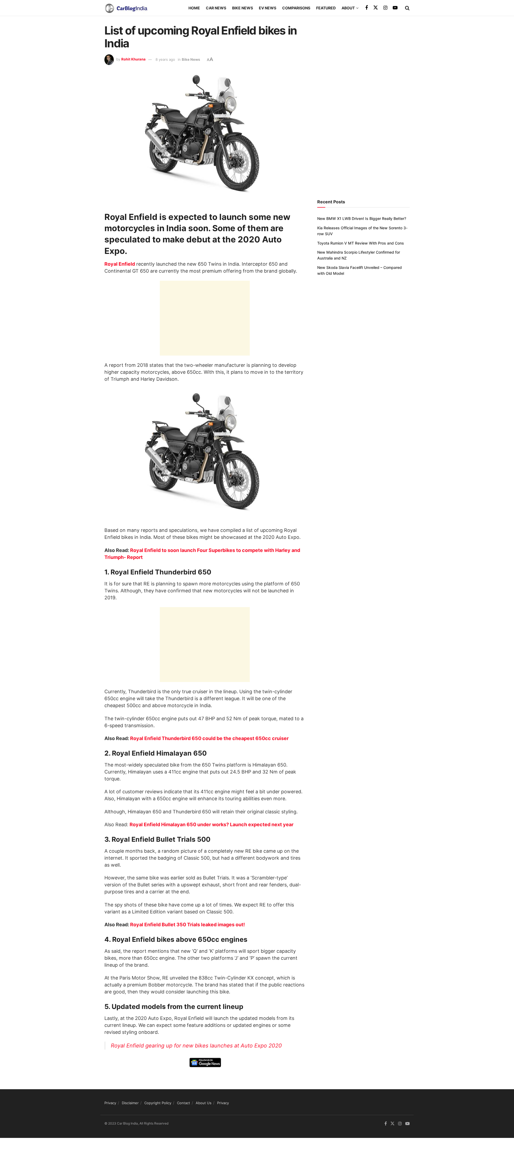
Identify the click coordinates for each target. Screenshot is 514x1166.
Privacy (110, 1103)
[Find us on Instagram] (385, 8)
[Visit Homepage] (125, 8)
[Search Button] (407, 8)
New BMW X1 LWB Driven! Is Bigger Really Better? (361, 218)
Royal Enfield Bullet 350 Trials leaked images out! (187, 924)
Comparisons (296, 8)
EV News (267, 8)
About (348, 8)
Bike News (242, 8)
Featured (326, 8)
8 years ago (165, 59)
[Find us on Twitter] (375, 8)
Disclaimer (130, 1103)
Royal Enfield (119, 264)
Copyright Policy (157, 1103)
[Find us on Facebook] (366, 8)
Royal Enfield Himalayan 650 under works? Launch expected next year (211, 824)
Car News (216, 8)
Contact (183, 1103)
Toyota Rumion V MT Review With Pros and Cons (360, 243)
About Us (203, 1103)
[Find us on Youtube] (395, 8)
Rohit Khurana (133, 59)
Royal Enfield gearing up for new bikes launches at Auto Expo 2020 (196, 1045)
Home (194, 8)
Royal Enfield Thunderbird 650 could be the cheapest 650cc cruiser (209, 738)
